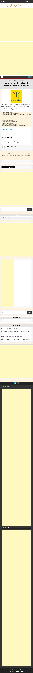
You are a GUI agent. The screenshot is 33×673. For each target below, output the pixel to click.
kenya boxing (12, 80)
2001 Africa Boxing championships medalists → (20, 153)
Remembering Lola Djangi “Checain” (10, 334)
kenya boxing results (19, 80)
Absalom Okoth (10, 141)
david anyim (9, 142)
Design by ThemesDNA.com (17, 671)
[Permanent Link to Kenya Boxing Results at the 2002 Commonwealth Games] (16, 96)
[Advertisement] (16, 24)
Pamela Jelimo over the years (9, 328)
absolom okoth (18, 141)
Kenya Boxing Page (7, 129)
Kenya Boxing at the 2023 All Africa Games (12, 336)
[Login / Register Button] (29, 77)
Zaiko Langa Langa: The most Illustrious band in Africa (15, 331)
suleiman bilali (16, 142)
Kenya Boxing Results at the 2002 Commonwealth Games (16, 84)
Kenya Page (16, 5)
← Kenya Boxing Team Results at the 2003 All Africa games (15, 155)
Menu (4, 1)
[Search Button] (31, 77)
